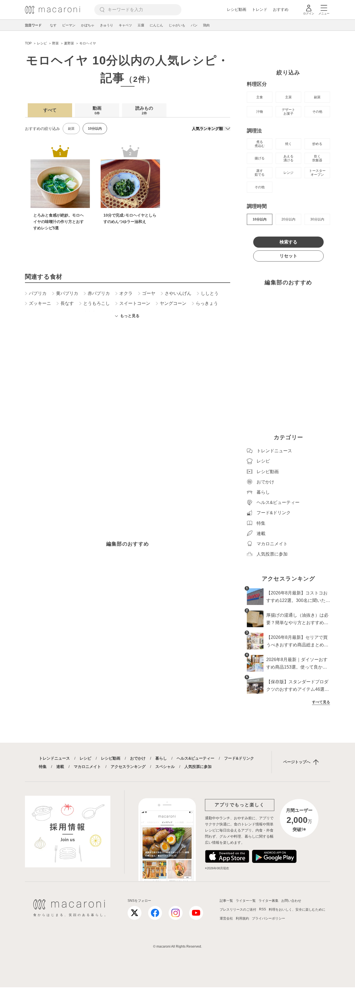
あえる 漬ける (288, 158)
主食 (259, 97)
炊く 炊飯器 (317, 158)
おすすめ (280, 9)
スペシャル (165, 766)
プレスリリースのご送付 (238, 909)
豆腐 (141, 25)
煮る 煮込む (260, 144)
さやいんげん (178, 293)
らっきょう (207, 303)
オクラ (126, 293)
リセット (288, 255)
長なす (67, 303)
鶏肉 (206, 25)
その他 (317, 112)
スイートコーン (134, 303)
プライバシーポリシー (268, 918)
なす (53, 25)
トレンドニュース (54, 758)
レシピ (85, 758)
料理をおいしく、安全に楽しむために (297, 909)
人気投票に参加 (198, 766)
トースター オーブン (317, 173)
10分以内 (260, 219)
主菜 (288, 97)
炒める (317, 144)
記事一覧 (226, 901)
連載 (60, 766)
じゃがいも (177, 25)
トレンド (259, 9)
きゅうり (106, 25)
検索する (288, 242)
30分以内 (317, 219)
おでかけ (138, 758)
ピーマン (68, 25)
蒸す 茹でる (260, 173)
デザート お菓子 (288, 111)
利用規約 (242, 918)
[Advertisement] (127, 398)
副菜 (71, 128)
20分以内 (288, 219)
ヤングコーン (173, 303)
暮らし (161, 758)
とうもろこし (96, 303)
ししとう (210, 293)
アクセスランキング (128, 766)
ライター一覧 (246, 901)
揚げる (260, 158)
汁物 (259, 112)
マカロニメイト (87, 766)
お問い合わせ (291, 901)
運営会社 (226, 918)
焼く (288, 144)
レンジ (288, 173)
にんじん (156, 25)
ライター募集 (268, 901)
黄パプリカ (67, 293)
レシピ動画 (236, 9)
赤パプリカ (99, 293)
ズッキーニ (40, 303)
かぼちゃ (87, 25)
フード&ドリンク (239, 758)
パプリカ (38, 293)
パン (194, 25)
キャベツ (125, 25)
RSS (262, 909)
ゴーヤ (148, 293)
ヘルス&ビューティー (195, 758)
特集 (43, 766)
